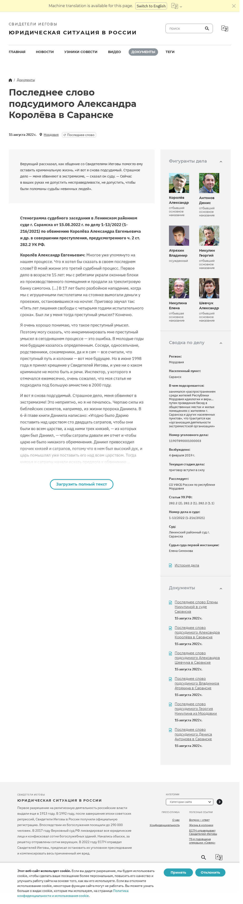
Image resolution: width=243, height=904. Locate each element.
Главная (17, 52)
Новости (45, 52)
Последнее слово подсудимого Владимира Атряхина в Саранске (197, 683)
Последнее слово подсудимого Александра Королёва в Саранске (197, 632)
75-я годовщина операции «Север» (202, 840)
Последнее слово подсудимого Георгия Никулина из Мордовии (196, 709)
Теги (170, 52)
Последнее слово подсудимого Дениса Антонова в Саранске (193, 734)
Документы (143, 52)
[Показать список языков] (176, 5)
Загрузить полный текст (81, 484)
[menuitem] (17, 52)
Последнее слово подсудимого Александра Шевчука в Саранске (197, 658)
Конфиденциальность (165, 825)
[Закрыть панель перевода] (234, 5)
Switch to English (151, 6)
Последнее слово (80, 135)
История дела (187, 565)
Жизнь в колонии (201, 825)
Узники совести (81, 52)
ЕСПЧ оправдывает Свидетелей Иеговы (203, 832)
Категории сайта (181, 802)
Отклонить (210, 872)
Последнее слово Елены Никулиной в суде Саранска (196, 607)
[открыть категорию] (219, 802)
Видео (114, 52)
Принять (178, 872)
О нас (176, 820)
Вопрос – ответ (199, 820)
